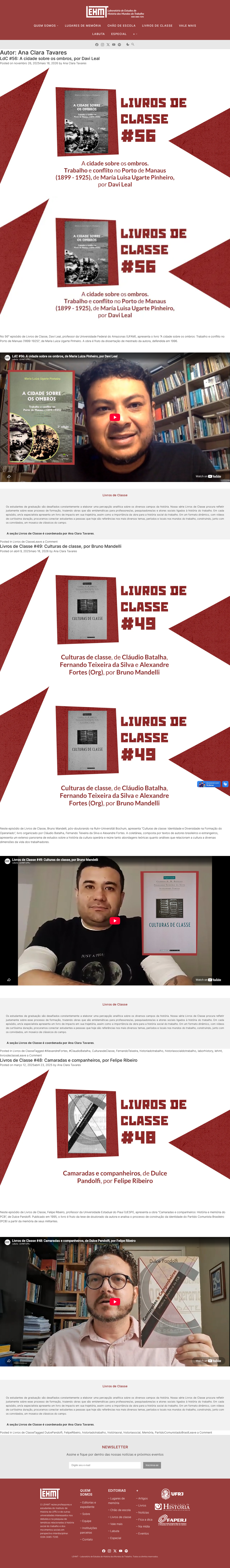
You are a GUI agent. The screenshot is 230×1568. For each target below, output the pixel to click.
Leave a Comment (46, 541)
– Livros (141, 1505)
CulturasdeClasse (103, 1050)
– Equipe (85, 1521)
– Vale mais (115, 1524)
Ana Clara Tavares (74, 63)
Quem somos (45, 25)
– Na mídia (143, 1526)
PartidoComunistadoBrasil (172, 1432)
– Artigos (142, 1498)
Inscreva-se (152, 1465)
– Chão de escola (119, 1510)
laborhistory (205, 1050)
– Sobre (85, 1514)
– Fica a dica (144, 1519)
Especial (119, 34)
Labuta (98, 34)
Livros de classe (157, 25)
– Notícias (142, 1512)
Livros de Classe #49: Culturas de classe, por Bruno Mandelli (60, 546)
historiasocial (132, 1432)
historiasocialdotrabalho (180, 1050)
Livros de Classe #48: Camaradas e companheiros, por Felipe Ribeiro (68, 1060)
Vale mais (187, 25)
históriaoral (114, 1432)
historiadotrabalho (151, 1050)
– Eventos (142, 1533)
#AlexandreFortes (56, 1050)
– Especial (114, 1538)
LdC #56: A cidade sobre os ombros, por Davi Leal (50, 58)
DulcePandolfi (53, 1432)
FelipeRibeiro (72, 1432)
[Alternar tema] (128, 44)
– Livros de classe (119, 1517)
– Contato (86, 1539)
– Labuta (113, 1531)
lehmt (218, 1050)
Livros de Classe (23, 541)
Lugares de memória (83, 25)
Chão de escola (121, 25)
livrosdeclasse (9, 1055)
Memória (147, 1432)
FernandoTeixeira (127, 1050)
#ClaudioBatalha (79, 1050)
